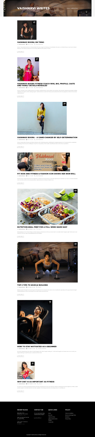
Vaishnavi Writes (74, 8)
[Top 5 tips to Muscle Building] (47, 262)
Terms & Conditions (69, 413)
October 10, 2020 (31, 348)
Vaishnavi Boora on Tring (30, 42)
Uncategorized (39, 44)
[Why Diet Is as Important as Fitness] (26, 370)
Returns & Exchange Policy (70, 415)
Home (68, 8)
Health (40, 229)
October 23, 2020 (31, 287)
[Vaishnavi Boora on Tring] (27, 30)
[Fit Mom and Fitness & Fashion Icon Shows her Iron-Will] (43, 161)
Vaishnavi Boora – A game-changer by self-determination (47, 137)
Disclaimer (67, 417)
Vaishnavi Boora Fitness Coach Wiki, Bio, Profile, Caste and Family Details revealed (46, 85)
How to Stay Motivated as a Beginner (37, 347)
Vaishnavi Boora (22, 44)
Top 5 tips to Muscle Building (32, 285)
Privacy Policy (68, 418)
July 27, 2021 (30, 44)
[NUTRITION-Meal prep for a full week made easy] (47, 207)
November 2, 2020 (31, 229)
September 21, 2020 (32, 383)
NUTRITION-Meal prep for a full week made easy (42, 227)
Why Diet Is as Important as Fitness (35, 382)
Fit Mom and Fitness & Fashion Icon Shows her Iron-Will (46, 174)
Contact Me (50, 422)
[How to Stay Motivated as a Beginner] (34, 322)
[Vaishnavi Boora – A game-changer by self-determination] (42, 118)
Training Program (42, 348)
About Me (50, 415)
